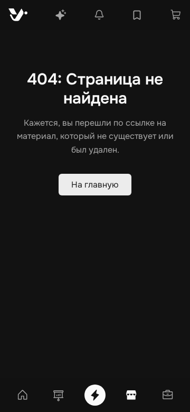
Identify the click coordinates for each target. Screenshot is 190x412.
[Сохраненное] (136, 15)
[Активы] (168, 395)
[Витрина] (131, 395)
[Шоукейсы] (58, 395)
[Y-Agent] (60, 15)
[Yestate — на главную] (17, 14)
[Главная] (22, 395)
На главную (95, 184)
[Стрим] (95, 395)
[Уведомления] (99, 15)
